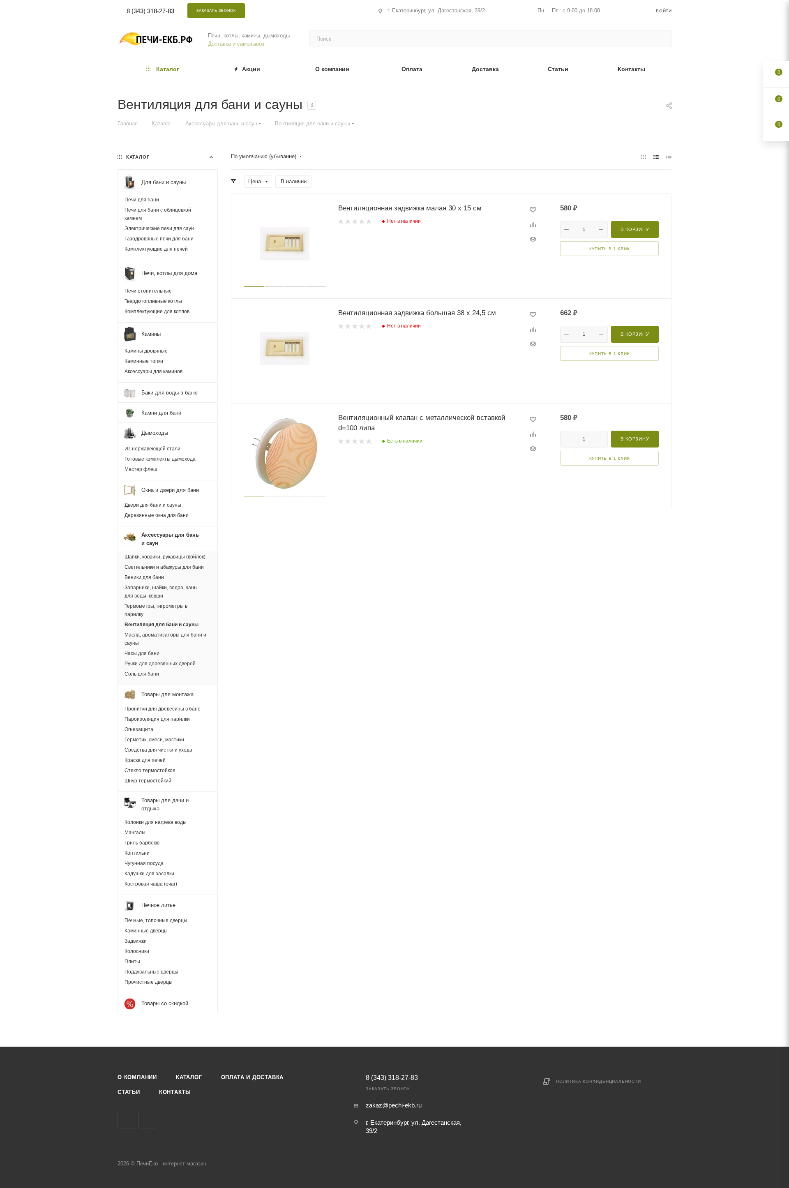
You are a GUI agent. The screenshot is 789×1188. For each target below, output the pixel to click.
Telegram (300, 10)
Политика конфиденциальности (598, 1081)
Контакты (175, 1092)
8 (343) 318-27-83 (150, 10)
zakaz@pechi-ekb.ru (394, 1105)
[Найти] (661, 38)
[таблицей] (668, 157)
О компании (137, 1077)
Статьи (129, 1092)
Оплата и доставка (252, 1077)
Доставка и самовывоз (236, 44)
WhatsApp (322, 10)
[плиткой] (643, 157)
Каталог (189, 1077)
